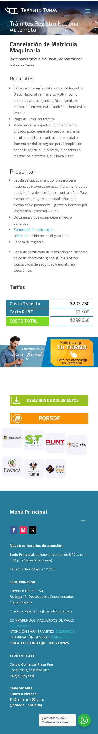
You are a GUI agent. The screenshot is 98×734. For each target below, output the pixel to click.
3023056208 (64, 631)
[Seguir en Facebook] (13, 530)
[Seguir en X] (32, 530)
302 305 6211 (20, 625)
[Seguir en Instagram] (23, 530)
